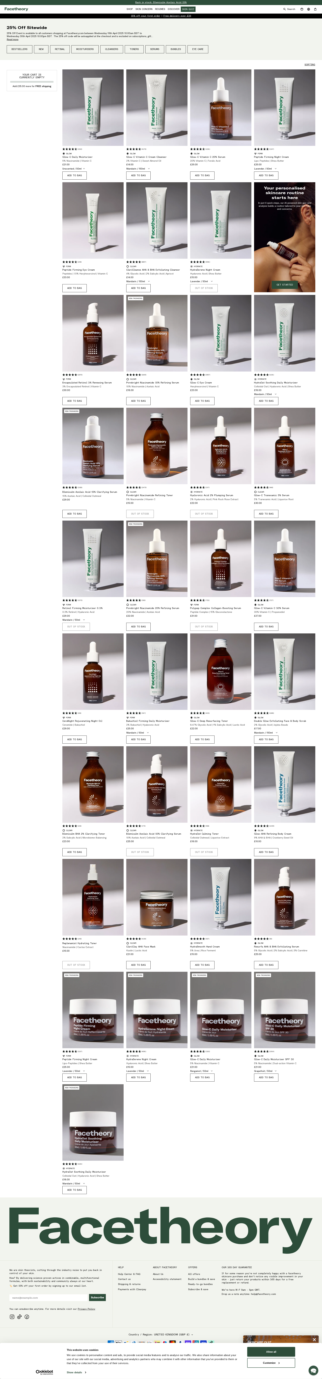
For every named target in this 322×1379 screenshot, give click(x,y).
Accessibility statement (167, 1279)
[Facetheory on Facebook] (27, 1316)
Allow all (271, 1351)
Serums (154, 49)
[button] (313, 1370)
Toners (134, 49)
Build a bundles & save (201, 1279)
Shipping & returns (129, 1284)
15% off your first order (145, 16)
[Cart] (315, 9)
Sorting (310, 65)
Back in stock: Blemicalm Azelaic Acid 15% (161, 2)
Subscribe (97, 1297)
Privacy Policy (86, 1309)
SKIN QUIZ (188, 9)
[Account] (302, 9)
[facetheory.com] (16, 9)
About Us (158, 1274)
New (41, 49)
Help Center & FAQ (129, 1274)
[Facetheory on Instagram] (12, 1316)
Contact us (124, 1279)
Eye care (197, 49)
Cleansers (111, 49)
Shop (130, 9)
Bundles (176, 49)
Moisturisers (85, 49)
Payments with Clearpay (132, 1289)
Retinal (60, 49)
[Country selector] (308, 9)
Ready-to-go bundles (200, 1284)
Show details (74, 1372)
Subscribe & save (198, 1289)
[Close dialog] (314, 1340)
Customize (269, 1362)
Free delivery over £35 (177, 16)
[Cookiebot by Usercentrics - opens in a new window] (44, 1372)
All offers (194, 1274)
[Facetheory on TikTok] (19, 1316)
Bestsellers (20, 49)
